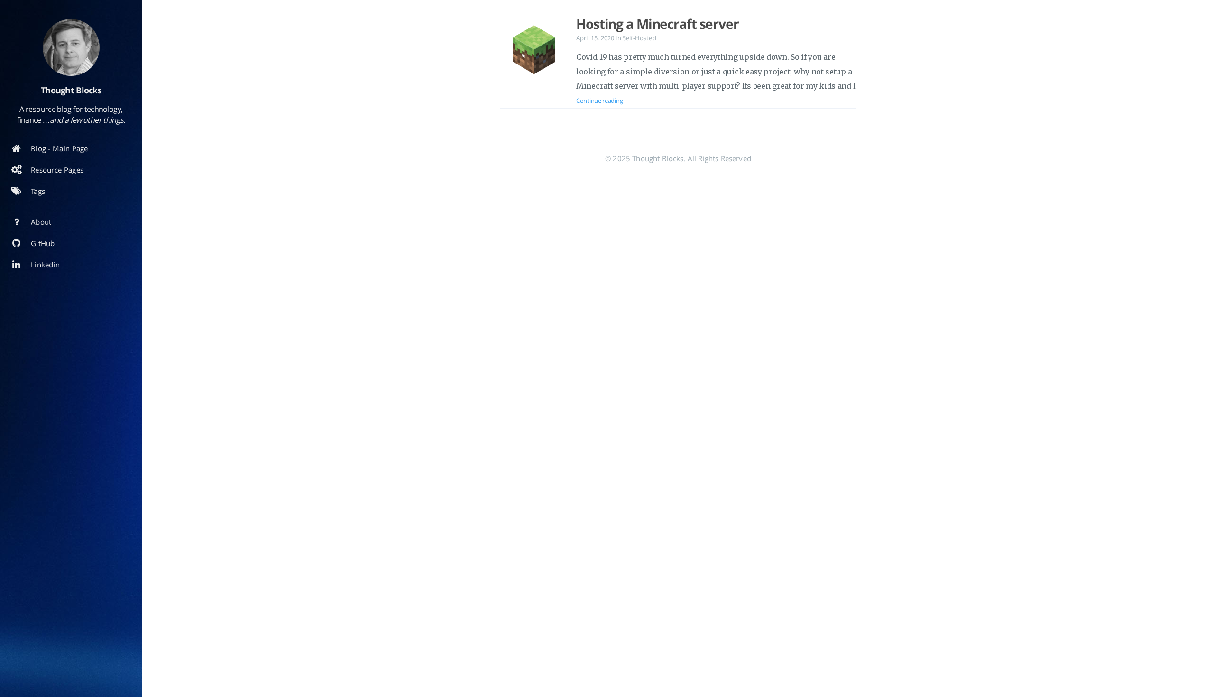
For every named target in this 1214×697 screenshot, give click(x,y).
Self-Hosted (639, 38)
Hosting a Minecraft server (657, 24)
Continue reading (599, 100)
